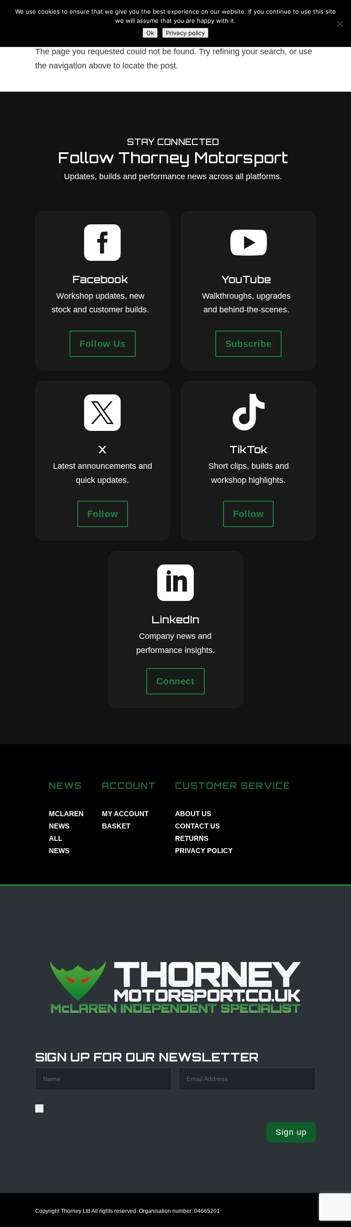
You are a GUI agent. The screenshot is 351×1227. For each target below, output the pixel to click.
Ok (150, 32)
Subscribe (248, 344)
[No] (339, 23)
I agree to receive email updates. (105, 1108)
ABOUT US (193, 814)
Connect (175, 681)
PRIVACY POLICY (204, 850)
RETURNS (191, 838)
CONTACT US (197, 826)
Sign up (291, 1132)
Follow (102, 514)
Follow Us (102, 344)
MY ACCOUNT (125, 814)
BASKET (116, 826)
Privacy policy (185, 32)
